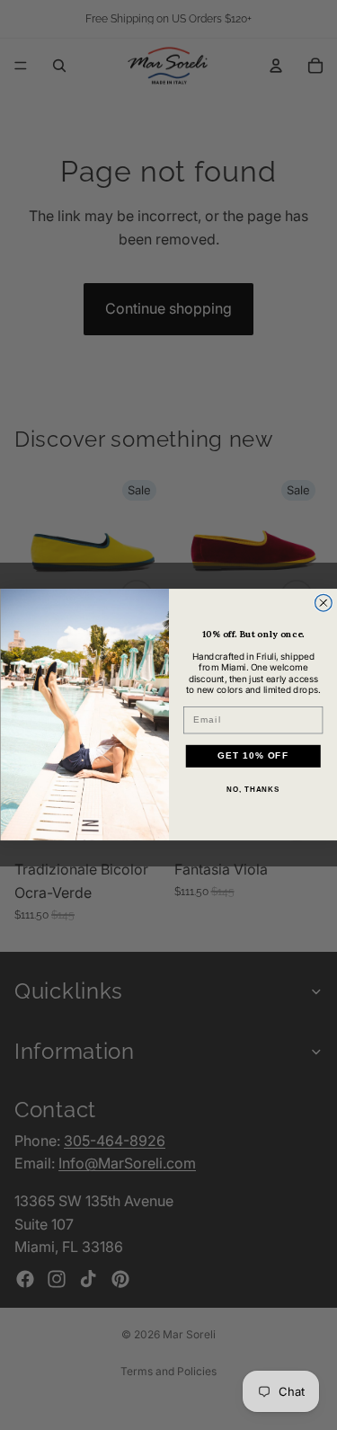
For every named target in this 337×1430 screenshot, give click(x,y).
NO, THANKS (252, 790)
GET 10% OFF (252, 756)
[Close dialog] (323, 603)
